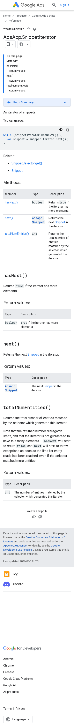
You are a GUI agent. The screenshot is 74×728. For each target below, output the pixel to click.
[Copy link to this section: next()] (24, 344)
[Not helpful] (35, 29)
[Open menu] (6, 5)
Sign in (64, 5)
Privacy (20, 708)
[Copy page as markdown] (21, 44)
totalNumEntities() (17, 233)
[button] (37, 102)
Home (6, 15)
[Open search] (54, 4)
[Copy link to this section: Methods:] (25, 182)
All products (11, 691)
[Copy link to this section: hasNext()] (31, 275)
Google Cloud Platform (18, 678)
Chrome (8, 665)
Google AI (9, 685)
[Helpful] (28, 29)
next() (9, 218)
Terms (7, 708)
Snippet (17, 171)
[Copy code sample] (67, 129)
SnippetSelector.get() (27, 163)
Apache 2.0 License (15, 545)
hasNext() (11, 202)
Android (8, 659)
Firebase (8, 672)
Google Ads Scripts (43, 15)
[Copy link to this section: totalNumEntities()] (55, 407)
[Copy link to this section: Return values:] (34, 303)
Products (21, 15)
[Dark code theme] (61, 129)
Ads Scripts (42, 5)
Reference (15, 20)
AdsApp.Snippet (38, 220)
